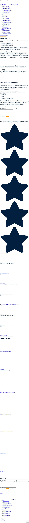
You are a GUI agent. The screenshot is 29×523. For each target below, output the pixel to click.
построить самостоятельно (10, 101)
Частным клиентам (5, 512)
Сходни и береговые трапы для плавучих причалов (6, 262)
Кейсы (2, 14)
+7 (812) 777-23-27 (12, 4)
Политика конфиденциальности (7, 33)
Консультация (5, 9)
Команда (3, 518)
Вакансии (3, 519)
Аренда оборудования (6, 25)
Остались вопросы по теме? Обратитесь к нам (7, 45)
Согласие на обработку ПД (6, 516)
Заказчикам (3, 29)
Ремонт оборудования (6, 508)
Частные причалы (5, 510)
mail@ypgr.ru (16, 4)
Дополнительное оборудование (7, 8)
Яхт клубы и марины (5, 16)
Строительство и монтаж (6, 12)
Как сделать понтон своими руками (4, 314)
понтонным (14, 47)
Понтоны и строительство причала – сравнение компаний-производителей (9, 304)
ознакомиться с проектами (14, 104)
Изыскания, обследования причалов (7, 10)
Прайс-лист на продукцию (6, 32)
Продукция (3, 5)
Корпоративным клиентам (6, 30)
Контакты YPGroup (4, 520)
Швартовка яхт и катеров (6, 7)
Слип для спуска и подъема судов (4, 273)
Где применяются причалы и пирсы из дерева (7, 44)
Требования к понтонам (3, 325)
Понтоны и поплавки (6, 6)
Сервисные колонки (2, 283)
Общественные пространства (7, 28)
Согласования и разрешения (6, 11)
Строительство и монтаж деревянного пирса (7, 43)
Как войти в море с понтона (3, 335)
